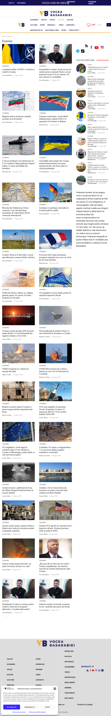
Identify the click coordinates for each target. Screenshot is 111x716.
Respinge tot (30, 707)
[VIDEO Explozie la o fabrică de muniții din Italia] (18, 353)
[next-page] (7, 616)
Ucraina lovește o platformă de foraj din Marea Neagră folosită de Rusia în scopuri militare (17, 490)
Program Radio (92, 3)
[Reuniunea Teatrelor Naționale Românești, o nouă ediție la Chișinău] (81, 116)
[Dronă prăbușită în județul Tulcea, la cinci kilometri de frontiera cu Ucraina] (55, 315)
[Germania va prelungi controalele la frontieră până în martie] (55, 192)
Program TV (71, 3)
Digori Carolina (6, 374)
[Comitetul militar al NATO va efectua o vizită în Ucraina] (18, 54)
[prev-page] (3, 616)
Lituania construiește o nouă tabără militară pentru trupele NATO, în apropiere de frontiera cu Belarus (53, 118)
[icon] (89, 25)
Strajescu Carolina (44, 336)
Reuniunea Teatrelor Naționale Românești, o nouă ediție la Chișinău (98, 117)
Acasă (4, 36)
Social (90, 64)
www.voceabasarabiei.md (87, 195)
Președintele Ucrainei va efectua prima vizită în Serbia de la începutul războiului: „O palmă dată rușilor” (18, 606)
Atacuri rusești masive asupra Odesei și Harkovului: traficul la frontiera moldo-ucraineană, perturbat (18, 528)
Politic (90, 149)
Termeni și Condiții (84, 704)
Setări (47, 707)
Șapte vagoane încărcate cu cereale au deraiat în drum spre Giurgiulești (98, 129)
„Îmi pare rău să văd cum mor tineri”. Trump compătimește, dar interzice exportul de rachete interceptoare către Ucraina (54, 567)
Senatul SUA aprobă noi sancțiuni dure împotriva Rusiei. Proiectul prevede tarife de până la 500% (55, 528)
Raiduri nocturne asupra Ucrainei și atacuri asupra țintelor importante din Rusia (17, 409)
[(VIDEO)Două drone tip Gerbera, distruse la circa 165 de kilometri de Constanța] (55, 353)
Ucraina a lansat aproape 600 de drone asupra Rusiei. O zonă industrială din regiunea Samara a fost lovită (18, 333)
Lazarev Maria (6, 339)
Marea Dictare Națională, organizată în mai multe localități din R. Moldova (96, 81)
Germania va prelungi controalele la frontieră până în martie (54, 209)
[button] (55, 689)
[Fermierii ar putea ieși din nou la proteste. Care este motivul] (81, 180)
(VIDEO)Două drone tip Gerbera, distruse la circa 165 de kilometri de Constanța (54, 371)
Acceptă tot (11, 707)
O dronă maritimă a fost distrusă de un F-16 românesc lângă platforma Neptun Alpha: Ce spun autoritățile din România (18, 164)
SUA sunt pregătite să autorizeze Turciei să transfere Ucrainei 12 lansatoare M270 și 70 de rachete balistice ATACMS (52, 410)
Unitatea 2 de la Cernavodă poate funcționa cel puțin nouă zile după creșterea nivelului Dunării (53, 490)
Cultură (90, 76)
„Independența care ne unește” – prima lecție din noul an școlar (98, 69)
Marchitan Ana (43, 125)
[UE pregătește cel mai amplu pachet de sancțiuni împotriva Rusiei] (55, 277)
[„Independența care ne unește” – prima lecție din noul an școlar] (81, 68)
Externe (5, 66)
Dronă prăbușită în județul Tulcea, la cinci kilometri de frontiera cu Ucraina (54, 332)
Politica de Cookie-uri (19, 712)
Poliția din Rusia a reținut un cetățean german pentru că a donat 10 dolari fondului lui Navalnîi (17, 295)
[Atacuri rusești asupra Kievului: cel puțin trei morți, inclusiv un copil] (18, 548)
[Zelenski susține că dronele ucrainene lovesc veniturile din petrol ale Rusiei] (55, 589)
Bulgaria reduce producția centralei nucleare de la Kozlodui (16, 117)
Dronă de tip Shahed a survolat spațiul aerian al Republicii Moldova (98, 105)
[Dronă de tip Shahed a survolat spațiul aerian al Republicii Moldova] (81, 104)
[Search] (109, 24)
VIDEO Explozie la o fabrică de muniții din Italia (15, 370)
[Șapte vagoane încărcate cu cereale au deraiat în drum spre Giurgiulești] (81, 128)
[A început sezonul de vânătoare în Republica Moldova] (81, 92)
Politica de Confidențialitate (37, 712)
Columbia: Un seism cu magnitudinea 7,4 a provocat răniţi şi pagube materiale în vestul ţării (54, 449)
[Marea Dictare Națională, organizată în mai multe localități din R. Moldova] (81, 80)
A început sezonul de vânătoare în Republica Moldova (95, 93)
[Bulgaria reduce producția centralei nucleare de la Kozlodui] (18, 101)
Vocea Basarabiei (7, 75)
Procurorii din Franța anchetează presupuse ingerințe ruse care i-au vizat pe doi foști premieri (55, 257)
